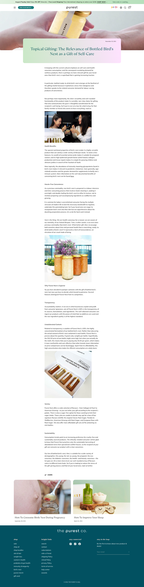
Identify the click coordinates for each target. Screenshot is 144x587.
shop (16, 539)
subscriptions (46, 550)
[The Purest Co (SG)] (72, 7)
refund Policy (46, 560)
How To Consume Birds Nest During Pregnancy (40, 517)
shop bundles (18, 550)
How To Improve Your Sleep (89, 517)
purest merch (18, 573)
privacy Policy (46, 563)
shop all (16, 547)
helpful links (46, 539)
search (43, 544)
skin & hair (17, 553)
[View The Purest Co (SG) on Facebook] (79, 543)
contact (44, 547)
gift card (17, 576)
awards (44, 573)
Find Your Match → (26, 7)
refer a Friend (46, 553)
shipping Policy (46, 557)
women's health (19, 560)
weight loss (18, 557)
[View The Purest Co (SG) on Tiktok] (75, 543)
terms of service (47, 566)
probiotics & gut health (22, 563)
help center (45, 570)
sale (15, 544)
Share (50, 475)
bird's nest (17, 570)
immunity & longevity (21, 566)
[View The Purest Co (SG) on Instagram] (70, 543)
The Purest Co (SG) (74, 582)
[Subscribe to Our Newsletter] (127, 552)
